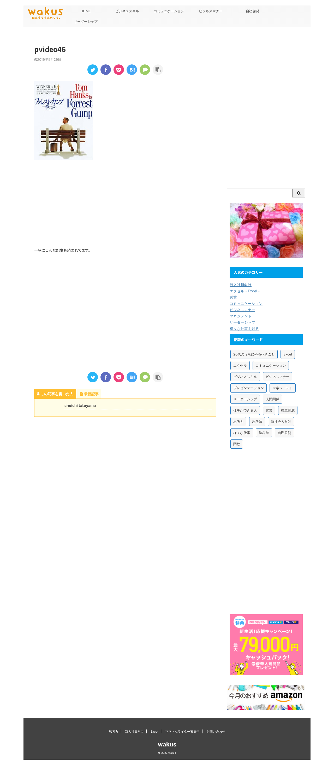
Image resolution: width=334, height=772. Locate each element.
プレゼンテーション (248, 388)
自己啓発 (252, 11)
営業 (233, 297)
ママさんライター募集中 (182, 731)
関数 (236, 444)
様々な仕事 (241, 433)
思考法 (257, 421)
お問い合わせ (215, 731)
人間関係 (272, 399)
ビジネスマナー (211, 11)
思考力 (238, 421)
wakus (167, 744)
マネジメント (241, 316)
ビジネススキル (127, 11)
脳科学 (264, 433)
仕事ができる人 (245, 410)
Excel (287, 354)
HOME (85, 11)
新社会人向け (281, 421)
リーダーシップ (86, 21)
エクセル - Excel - (245, 291)
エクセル (240, 365)
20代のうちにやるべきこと (254, 354)
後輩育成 (288, 410)
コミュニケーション (169, 11)
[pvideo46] (132, 69)
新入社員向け (241, 284)
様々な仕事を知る (244, 328)
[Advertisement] (73, 202)
